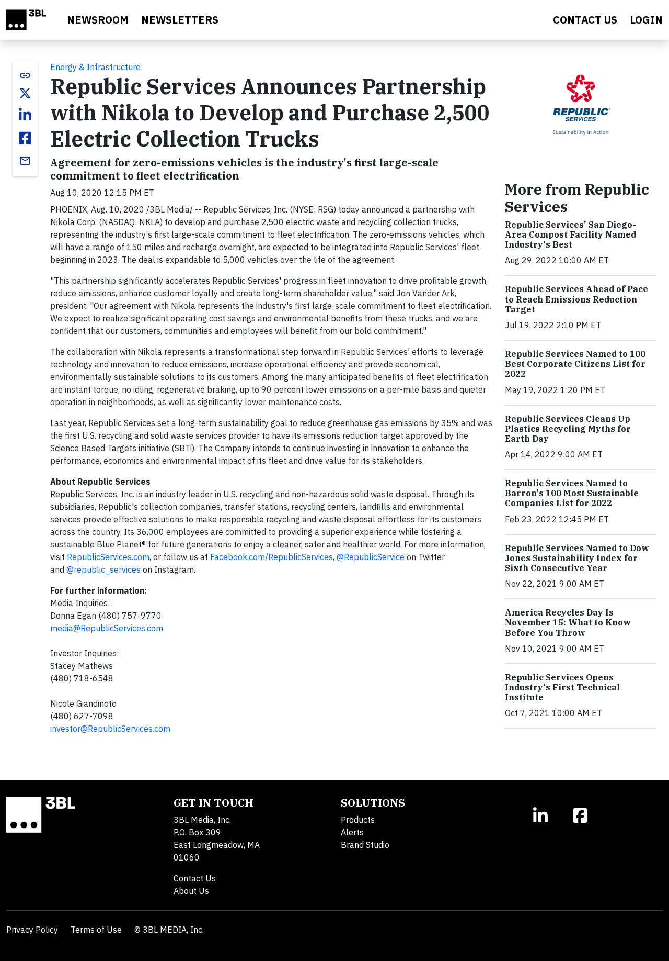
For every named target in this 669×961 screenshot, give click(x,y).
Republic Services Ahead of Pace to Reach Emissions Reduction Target (576, 299)
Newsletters (179, 20)
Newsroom (98, 20)
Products (358, 819)
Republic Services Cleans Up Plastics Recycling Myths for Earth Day (568, 429)
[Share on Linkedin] (25, 115)
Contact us (585, 20)
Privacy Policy (32, 929)
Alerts (352, 832)
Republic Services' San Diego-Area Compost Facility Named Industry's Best (570, 234)
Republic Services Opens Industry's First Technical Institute (562, 687)
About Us (191, 891)
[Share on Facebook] (25, 138)
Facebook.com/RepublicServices (271, 557)
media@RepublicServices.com (106, 628)
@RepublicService (371, 557)
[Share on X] (25, 93)
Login (646, 20)
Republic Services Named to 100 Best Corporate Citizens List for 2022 (575, 364)
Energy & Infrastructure (95, 67)
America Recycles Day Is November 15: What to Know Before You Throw (568, 622)
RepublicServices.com (108, 557)
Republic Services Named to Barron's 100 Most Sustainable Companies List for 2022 (572, 493)
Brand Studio (365, 845)
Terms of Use (96, 929)
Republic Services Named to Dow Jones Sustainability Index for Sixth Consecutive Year (577, 558)
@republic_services (103, 569)
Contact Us (195, 878)
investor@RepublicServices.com (110, 728)
